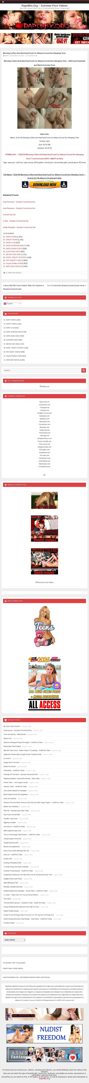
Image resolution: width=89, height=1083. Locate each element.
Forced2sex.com (44, 424)
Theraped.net (44, 407)
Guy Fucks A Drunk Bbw (12, 814)
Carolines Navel (9, 923)
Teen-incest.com (44, 444)
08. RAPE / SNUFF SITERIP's (15, 257)
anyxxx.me (69, 986)
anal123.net (18, 989)
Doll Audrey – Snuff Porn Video (14, 770)
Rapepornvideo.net (44, 447)
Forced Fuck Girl (9, 215)
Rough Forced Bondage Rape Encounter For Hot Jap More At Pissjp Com (29, 915)
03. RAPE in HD (9, 243)
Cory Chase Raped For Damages (15, 790)
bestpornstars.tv (76, 989)
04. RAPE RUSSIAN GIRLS (14, 245)
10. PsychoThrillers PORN (13, 263)
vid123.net (60, 1000)
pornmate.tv (59, 997)
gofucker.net (41, 986)
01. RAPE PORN (9, 237)
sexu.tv (32, 1000)
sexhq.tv (26, 1000)
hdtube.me (9, 997)
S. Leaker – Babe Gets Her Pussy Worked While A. (21, 895)
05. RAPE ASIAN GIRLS (12, 249)
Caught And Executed (11, 843)
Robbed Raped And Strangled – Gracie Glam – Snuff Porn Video (26, 891)
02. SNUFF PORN (10, 240)
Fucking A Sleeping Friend (12, 863)
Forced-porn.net (44, 405)
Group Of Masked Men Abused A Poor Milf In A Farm (21, 907)
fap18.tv (15, 986)
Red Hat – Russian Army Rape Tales (16, 810)
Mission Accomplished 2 (12, 846)
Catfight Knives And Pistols (13, 879)
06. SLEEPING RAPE (11, 251)
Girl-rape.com (44, 455)
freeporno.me (27, 995)
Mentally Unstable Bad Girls (13, 887)
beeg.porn (66, 989)
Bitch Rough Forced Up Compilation (16, 794)
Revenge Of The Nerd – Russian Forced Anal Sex (21, 774)
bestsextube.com (13, 992)
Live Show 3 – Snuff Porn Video (14, 826)
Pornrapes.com (44, 450)
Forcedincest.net (44, 466)
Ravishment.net (44, 452)
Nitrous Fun (8, 738)
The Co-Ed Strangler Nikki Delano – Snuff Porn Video (22, 835)
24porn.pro (50, 986)
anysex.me (37, 989)
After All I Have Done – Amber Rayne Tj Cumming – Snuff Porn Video (27, 750)
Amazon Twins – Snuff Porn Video (15, 786)
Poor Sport (7, 899)
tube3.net (39, 1000)
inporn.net (17, 997)
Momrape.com (44, 427)
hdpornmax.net (77, 995)
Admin (7, 56)
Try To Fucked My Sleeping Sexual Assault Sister (66, 285)
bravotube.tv (78, 986)
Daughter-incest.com (44, 413)
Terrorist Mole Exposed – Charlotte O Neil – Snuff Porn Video (24, 903)
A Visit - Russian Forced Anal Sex (16, 221)
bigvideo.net (49, 992)
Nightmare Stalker (10, 822)
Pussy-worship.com (44, 441)
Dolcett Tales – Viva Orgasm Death (16, 782)
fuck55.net (36, 995)
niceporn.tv (40, 997)
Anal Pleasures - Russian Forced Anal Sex (19, 208)
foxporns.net (24, 986)
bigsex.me (40, 992)
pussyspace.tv (78, 997)
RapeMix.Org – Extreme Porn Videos (44, 5)
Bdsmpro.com (44, 419)
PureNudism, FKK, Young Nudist (14, 963)
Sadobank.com (44, 416)
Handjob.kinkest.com (44, 438)
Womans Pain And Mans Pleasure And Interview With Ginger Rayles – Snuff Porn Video (34, 802)
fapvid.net (78, 992)
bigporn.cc (31, 992)
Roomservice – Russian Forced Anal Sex (18, 730)
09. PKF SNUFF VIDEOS (13, 260)
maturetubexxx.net (28, 997)
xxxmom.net (69, 1000)
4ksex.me (32, 986)
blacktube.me (69, 992)
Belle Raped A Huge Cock (12, 830)
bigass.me (23, 992)
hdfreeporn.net (55, 995)
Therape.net (44, 410)
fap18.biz (8, 986)
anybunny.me (27, 989)
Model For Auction (10, 766)
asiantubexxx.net (56, 989)
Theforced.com (44, 430)
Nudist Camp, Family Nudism (13, 968)
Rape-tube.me (44, 402)
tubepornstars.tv (50, 1000)
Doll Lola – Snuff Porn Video (13, 855)
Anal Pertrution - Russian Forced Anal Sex (19, 202)
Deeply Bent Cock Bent (11, 762)
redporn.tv (18, 1000)
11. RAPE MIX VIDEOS (12, 266)
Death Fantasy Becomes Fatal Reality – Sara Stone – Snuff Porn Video (28, 919)
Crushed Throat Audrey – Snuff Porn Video (18, 871)
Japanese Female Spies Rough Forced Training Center (23, 754)
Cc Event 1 (7, 758)
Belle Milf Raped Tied (11, 883)
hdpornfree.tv (66, 995)
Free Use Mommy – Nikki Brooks (15, 734)
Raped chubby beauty (11, 911)
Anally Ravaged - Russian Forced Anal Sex (19, 227)
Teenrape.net (44, 435)
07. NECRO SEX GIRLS (12, 254)
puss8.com (68, 997)
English (9, 303)
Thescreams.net (44, 433)
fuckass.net (45, 995)
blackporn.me (58, 992)
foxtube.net (10, 995)
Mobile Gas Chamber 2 (11, 806)
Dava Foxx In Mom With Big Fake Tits (16, 851)
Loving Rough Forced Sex (12, 839)
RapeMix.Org (44, 1079)
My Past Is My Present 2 (12, 726)
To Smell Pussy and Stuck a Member (16, 867)
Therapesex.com (44, 458)
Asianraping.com (44, 461)
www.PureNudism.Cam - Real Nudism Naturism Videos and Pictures (26, 977)
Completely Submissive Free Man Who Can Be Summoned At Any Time (28, 875)
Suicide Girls (8, 859)
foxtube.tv (18, 995)
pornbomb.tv (49, 997)
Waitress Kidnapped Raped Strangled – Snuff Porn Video (23, 742)
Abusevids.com (44, 421)
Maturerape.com (44, 464)
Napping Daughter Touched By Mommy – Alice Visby (22, 778)
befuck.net (9, 989)
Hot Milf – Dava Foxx (11, 819)
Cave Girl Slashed (10, 798)
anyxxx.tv (45, 989)
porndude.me (60, 986)
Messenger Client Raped (12, 746)
